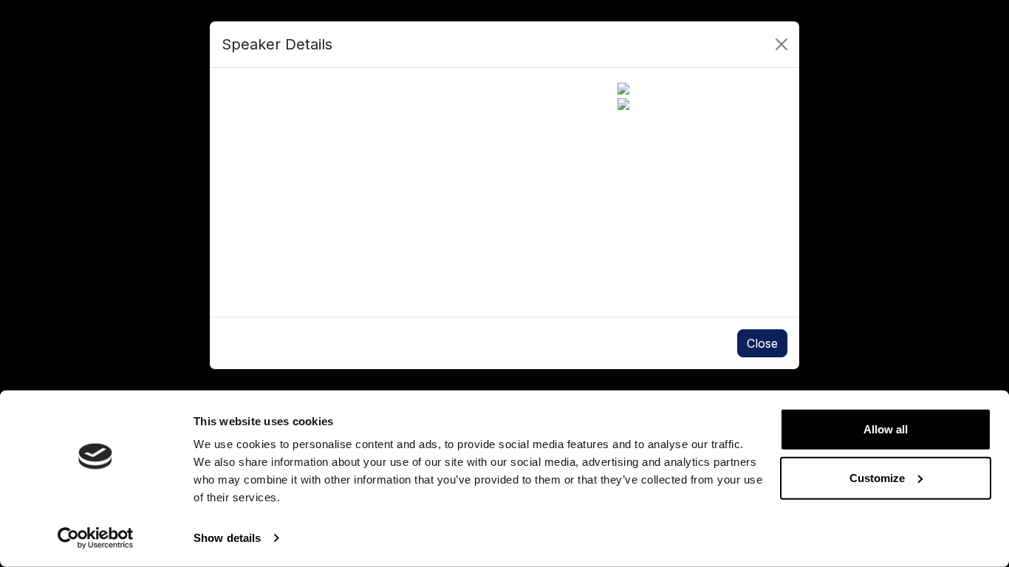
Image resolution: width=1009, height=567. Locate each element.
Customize (877, 477)
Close (762, 343)
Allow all (885, 429)
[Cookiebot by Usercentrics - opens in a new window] (95, 538)
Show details (227, 538)
